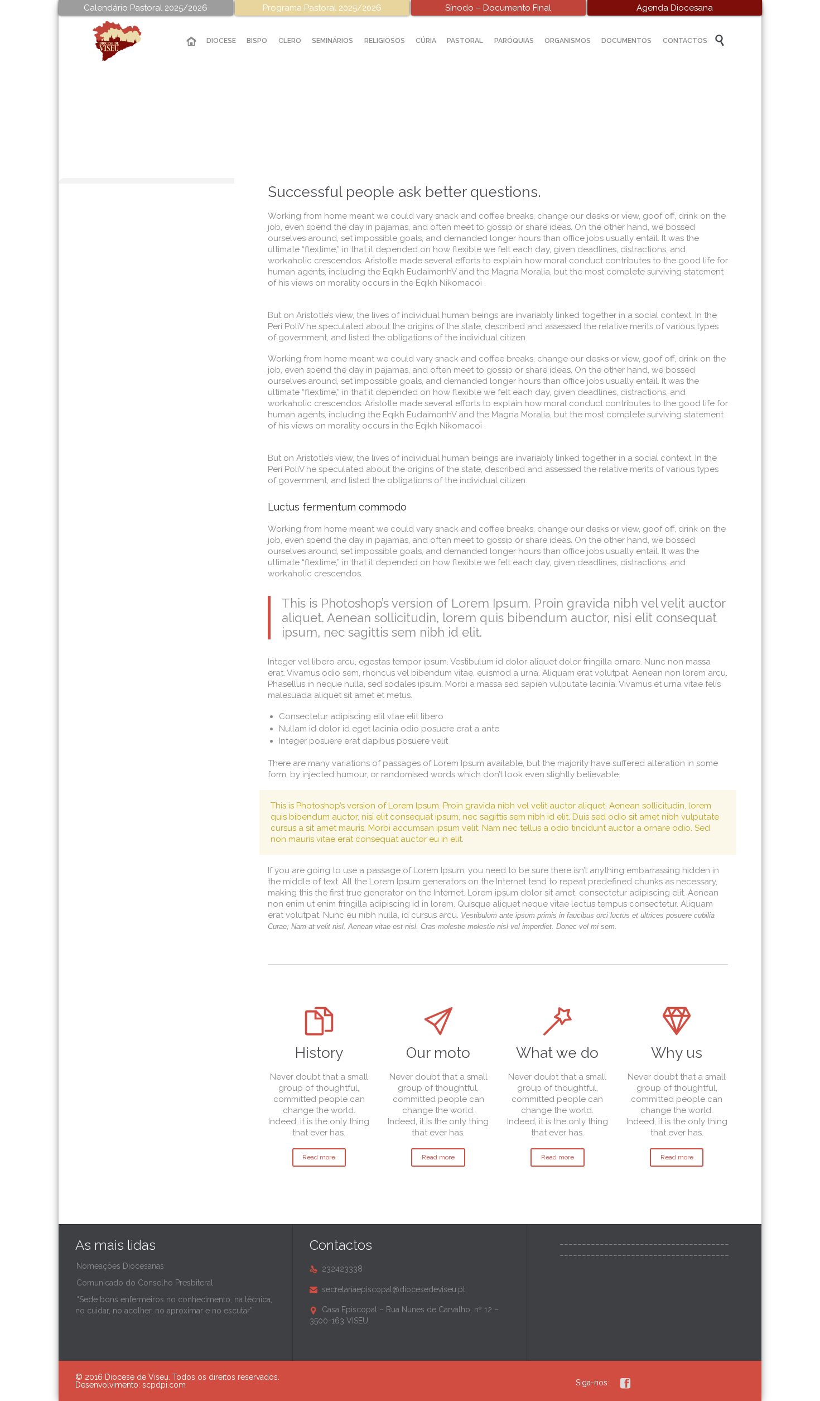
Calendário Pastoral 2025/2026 (146, 8)
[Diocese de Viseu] (125, 41)
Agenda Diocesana (674, 8)
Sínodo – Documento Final (498, 8)
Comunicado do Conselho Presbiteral (144, 1282)
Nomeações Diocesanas (120, 1266)
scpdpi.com (164, 1384)
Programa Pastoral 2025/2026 (322, 8)
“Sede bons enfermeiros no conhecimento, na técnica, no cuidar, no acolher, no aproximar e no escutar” (173, 1305)
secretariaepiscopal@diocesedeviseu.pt (387, 1289)
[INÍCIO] (191, 42)
